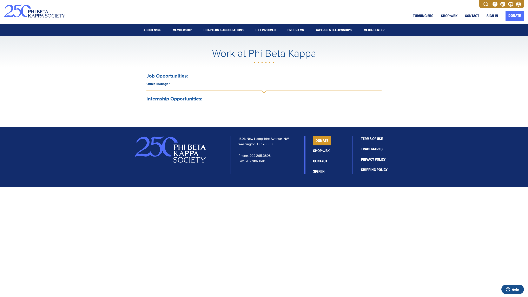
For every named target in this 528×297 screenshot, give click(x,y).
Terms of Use (372, 139)
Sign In (492, 16)
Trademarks (372, 149)
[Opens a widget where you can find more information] (512, 290)
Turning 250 (423, 16)
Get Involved (266, 30)
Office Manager (158, 84)
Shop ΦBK (449, 16)
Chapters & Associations (224, 30)
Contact (472, 16)
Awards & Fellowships (334, 30)
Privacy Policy (373, 159)
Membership (182, 30)
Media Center (374, 30)
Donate (514, 15)
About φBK (152, 30)
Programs (296, 30)
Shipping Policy (374, 169)
